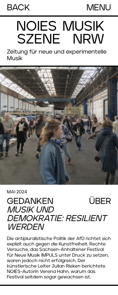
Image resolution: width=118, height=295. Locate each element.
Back (18, 7)
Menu (98, 7)
